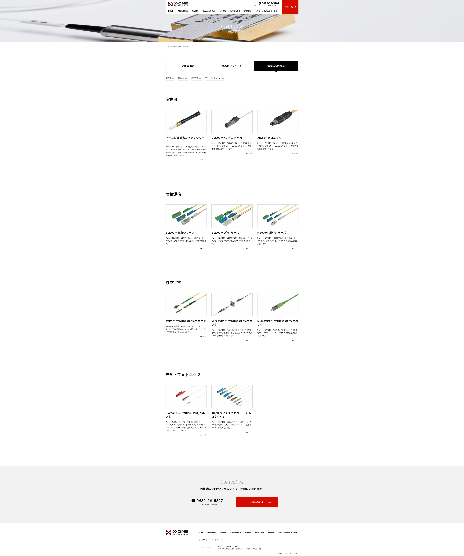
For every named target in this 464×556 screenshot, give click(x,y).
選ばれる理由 (183, 11)
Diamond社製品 (209, 11)
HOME (170, 11)
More (201, 160)
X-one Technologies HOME (173, 46)
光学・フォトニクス (213, 78)
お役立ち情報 (235, 11)
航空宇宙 (194, 78)
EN (255, 6)
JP (252, 6)
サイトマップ (203, 540)
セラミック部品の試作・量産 (266, 11)
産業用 (168, 78)
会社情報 (222, 11)
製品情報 (195, 11)
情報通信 (181, 78)
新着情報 (247, 11)
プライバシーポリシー (219, 540)
